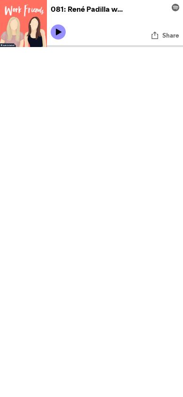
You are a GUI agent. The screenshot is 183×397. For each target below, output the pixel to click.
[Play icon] (58, 32)
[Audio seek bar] (115, 46)
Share (170, 35)
